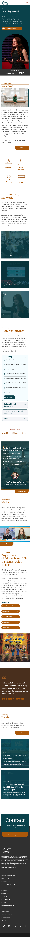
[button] (27, 2)
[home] (4, 2)
